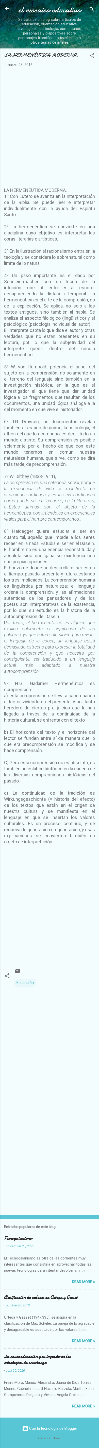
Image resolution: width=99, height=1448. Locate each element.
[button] (92, 56)
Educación (25, 982)
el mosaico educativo (49, 9)
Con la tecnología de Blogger (52, 1428)
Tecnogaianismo (18, 1238)
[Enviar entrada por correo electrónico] (17, 972)
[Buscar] (92, 10)
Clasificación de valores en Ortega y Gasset (40, 1297)
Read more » (83, 1282)
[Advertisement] (49, 129)
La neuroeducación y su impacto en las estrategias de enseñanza (37, 1359)
